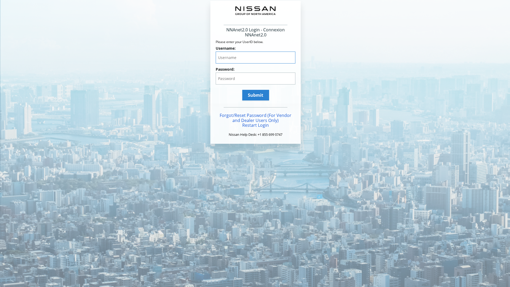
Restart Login (255, 125)
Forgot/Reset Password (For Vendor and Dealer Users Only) (255, 118)
